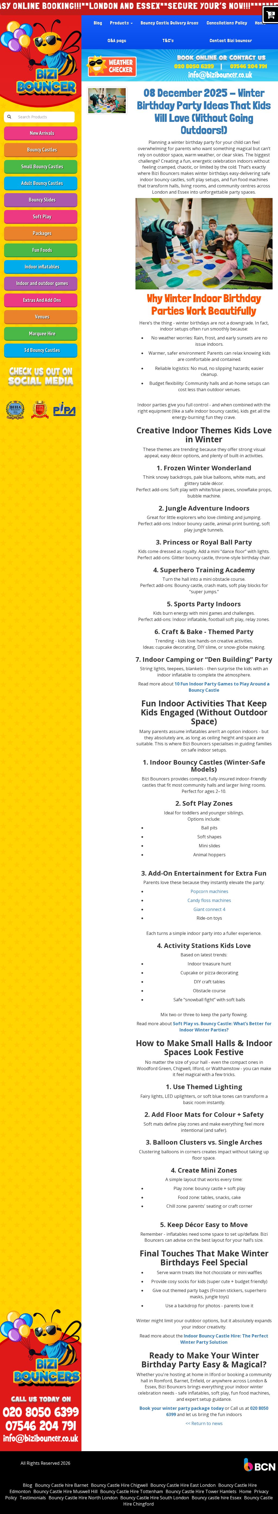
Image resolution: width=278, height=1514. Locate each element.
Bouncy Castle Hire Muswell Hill (65, 1491)
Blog (98, 23)
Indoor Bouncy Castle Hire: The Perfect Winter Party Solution (224, 1339)
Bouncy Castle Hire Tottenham (131, 1491)
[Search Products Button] (9, 117)
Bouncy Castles (42, 149)
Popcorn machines (209, 891)
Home (260, 23)
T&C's (168, 40)
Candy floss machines (209, 900)
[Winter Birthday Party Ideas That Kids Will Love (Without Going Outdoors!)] (107, 101)
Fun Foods (42, 249)
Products (120, 23)
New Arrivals (42, 132)
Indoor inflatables (42, 266)
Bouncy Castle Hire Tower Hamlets (201, 1491)
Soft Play (42, 216)
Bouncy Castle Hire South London (154, 1498)
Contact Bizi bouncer (231, 40)
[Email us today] (220, 75)
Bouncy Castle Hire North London (83, 1498)
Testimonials (33, 1498)
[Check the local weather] (112, 67)
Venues (42, 316)
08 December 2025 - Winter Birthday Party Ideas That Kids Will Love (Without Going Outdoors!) (204, 111)
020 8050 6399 (194, 66)
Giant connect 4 (209, 909)
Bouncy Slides (42, 199)
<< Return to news (204, 1423)
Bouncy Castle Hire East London (183, 1485)
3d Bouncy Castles (42, 350)
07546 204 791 (248, 66)
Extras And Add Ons (42, 299)
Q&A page (117, 40)
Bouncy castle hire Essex (216, 1498)
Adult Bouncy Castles (42, 183)
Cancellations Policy (227, 23)
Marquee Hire (42, 333)
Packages (42, 233)
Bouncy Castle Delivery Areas (169, 23)
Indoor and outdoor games (42, 283)
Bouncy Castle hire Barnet (61, 1485)
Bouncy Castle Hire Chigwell (119, 1485)
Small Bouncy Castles (42, 166)
